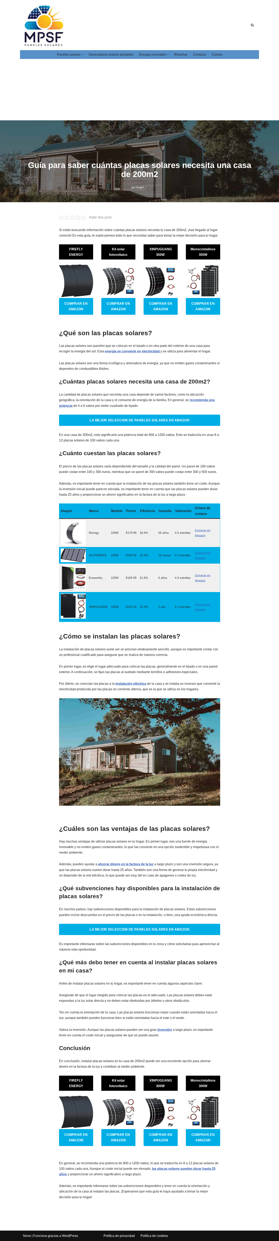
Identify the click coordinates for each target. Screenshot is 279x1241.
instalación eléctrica (130, 683)
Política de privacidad (119, 1236)
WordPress (70, 1236)
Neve (27, 1236)
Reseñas (180, 54)
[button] (82, 54)
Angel (140, 187)
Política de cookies (154, 1236)
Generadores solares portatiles (111, 54)
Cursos (217, 54)
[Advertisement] (139, 89)
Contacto (199, 54)
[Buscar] (252, 25)
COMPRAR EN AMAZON (76, 306)
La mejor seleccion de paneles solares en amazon (139, 420)
